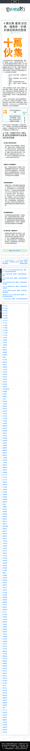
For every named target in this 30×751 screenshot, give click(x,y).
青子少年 (5, 710)
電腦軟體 (5, 702)
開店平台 (5, 670)
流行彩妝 (5, 555)
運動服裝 (5, 656)
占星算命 (5, 403)
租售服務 (5, 599)
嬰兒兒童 (5, 428)
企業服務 (5, 345)
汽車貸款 (5, 548)
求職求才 (5, 538)
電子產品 (5, 690)
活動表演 (5, 553)
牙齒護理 (5, 575)
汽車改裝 (5, 543)
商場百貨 (5, 408)
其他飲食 (5, 394)
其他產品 (5, 386)
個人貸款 (13, 250)
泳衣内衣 (5, 550)
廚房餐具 (5, 465)
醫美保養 (5, 668)
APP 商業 (5, 308)
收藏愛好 (5, 506)
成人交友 (5, 474)
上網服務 (5, 340)
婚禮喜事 (5, 425)
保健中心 (5, 347)
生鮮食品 (5, 590)
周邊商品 (5, 406)
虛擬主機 (5, 631)
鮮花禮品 (5, 732)
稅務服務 (5, 602)
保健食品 (5, 350)
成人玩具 (5, 479)
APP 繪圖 (5, 325)
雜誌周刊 (5, 673)
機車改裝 (5, 536)
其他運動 (5, 391)
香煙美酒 (5, 727)
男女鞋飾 (5, 595)
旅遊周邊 (5, 514)
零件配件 (5, 678)
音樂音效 (5, 712)
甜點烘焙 (5, 585)
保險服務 (5, 352)
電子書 (4, 685)
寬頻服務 (5, 448)
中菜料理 (5, 342)
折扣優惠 (5, 492)
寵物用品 (5, 450)
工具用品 (5, 462)
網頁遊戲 (5, 609)
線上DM (4, 612)
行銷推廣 (5, 636)
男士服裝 (5, 592)
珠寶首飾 (5, 580)
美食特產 (5, 619)
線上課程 (5, 614)
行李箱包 (5, 634)
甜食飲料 (5, 582)
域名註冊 (5, 411)
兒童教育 (5, 367)
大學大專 (5, 416)
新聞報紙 (5, 511)
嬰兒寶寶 (5, 430)
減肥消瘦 (5, 565)
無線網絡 (5, 568)
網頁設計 (5, 607)
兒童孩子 (5, 364)
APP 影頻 (5, 315)
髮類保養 (5, 729)
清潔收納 (5, 560)
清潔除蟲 (5, 563)
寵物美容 (5, 452)
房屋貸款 (5, 482)
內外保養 (5, 369)
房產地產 (5, 484)
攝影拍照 (5, 501)
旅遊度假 (5, 516)
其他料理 (5, 379)
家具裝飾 (5, 440)
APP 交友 (5, 305)
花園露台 (5, 626)
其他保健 (5, 372)
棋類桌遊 (5, 528)
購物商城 (5, 651)
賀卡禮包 (5, 648)
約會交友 (5, 604)
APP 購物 (5, 327)
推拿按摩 (5, 497)
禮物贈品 (5, 597)
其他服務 (5, 384)
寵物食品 (5, 455)
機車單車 (5, 533)
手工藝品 (5, 487)
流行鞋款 (5, 558)
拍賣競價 (5, 494)
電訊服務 (5, 705)
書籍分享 (5, 521)
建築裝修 (5, 467)
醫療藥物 (5, 663)
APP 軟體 (5, 330)
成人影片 (5, 477)
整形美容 (5, 509)
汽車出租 (5, 541)
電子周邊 (5, 680)
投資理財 (5, 489)
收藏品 (4, 504)
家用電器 (5, 445)
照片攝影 (5, 570)
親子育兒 (5, 644)
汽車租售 (5, 546)
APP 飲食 (5, 335)
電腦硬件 (5, 697)
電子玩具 (5, 688)
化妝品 (4, 399)
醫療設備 (5, 666)
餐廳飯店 (5, 719)
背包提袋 (5, 624)
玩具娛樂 (5, 577)
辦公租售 (5, 653)
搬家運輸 (5, 499)
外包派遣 (5, 413)
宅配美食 (5, 433)
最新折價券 (18, 250)
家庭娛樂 (5, 443)
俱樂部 (4, 357)
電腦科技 (5, 700)
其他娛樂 (5, 374)
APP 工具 (5, 313)
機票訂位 (5, 531)
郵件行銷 (5, 658)
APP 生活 (5, 320)
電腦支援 (5, 695)
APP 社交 (5, 323)
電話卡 (4, 707)
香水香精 (5, 724)
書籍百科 (5, 523)
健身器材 (5, 362)
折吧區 (3, 743)
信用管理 (5, 354)
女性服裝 (5, 421)
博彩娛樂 (5, 401)
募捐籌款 (5, 396)
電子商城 (5, 683)
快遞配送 (5, 470)
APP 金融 (5, 332)
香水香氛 (5, 722)
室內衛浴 (5, 435)
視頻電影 (5, 641)
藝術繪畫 (5, 629)
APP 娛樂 (5, 310)
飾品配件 (5, 717)
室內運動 (5, 438)
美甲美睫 (5, 617)
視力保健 (5, 639)
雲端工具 (5, 675)
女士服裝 (5, 418)
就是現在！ (24, 121)
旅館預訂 (5, 519)
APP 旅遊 (5, 318)
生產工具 (5, 587)
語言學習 (5, 646)
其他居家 (5, 376)
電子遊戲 (5, 693)
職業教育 (5, 621)
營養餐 (4, 572)
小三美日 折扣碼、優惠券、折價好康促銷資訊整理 (15, 298)
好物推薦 (5, 423)
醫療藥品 (5, 661)
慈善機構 (5, 472)
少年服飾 (5, 457)
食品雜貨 (5, 715)
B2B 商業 (5, 337)
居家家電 (5, 460)
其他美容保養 (6, 389)
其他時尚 (5, 381)
